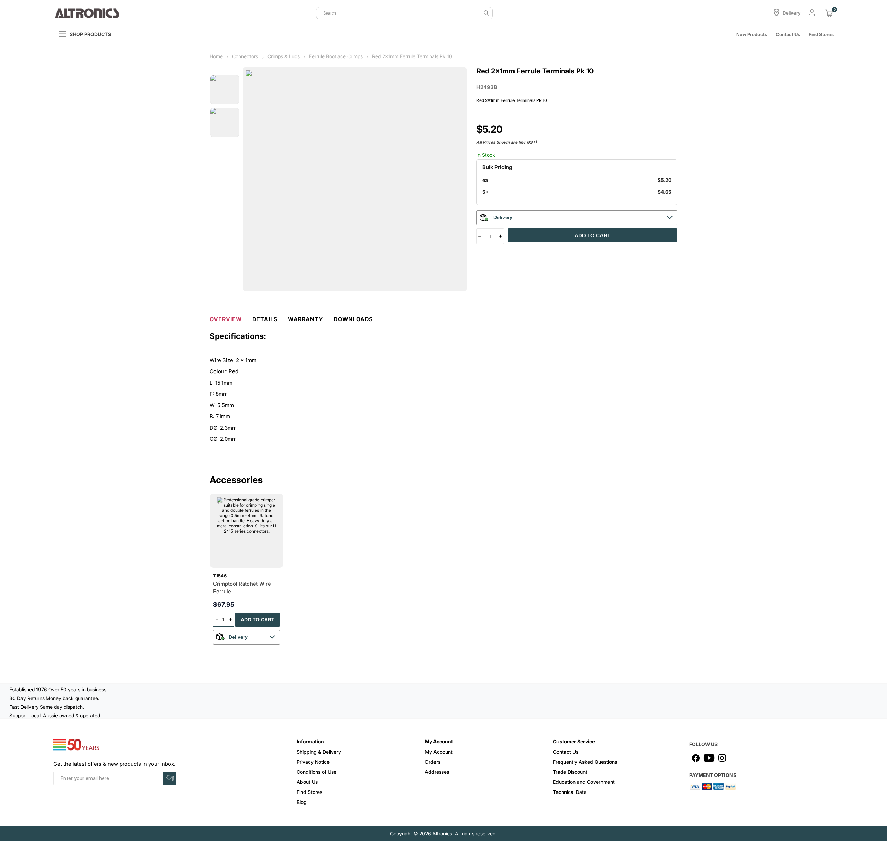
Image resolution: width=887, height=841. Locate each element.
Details (265, 319)
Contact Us (788, 34)
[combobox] (404, 13)
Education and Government (584, 782)
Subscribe (169, 778)
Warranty (305, 319)
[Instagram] (722, 757)
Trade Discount (570, 772)
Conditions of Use (316, 772)
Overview (226, 319)
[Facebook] (695, 757)
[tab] (226, 317)
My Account (439, 752)
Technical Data (570, 792)
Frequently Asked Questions (585, 762)
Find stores (821, 34)
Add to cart (592, 235)
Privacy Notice (313, 762)
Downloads (353, 319)
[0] (829, 13)
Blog (302, 802)
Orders (432, 762)
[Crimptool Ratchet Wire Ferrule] (246, 531)
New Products (751, 34)
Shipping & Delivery (319, 752)
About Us (307, 782)
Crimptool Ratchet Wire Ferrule (242, 587)
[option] (225, 89)
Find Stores (309, 792)
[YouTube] (708, 757)
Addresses (437, 772)
